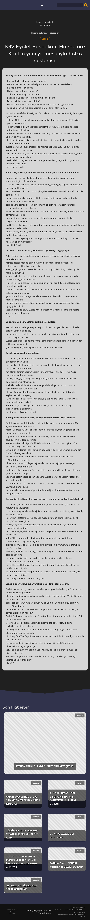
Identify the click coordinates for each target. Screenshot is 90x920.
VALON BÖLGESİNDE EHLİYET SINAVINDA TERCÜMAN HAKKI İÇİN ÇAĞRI (23, 800)
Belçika (45, 39)
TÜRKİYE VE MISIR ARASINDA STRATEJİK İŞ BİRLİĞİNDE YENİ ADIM (22, 834)
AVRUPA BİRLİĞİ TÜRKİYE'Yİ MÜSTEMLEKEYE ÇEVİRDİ (45, 766)
